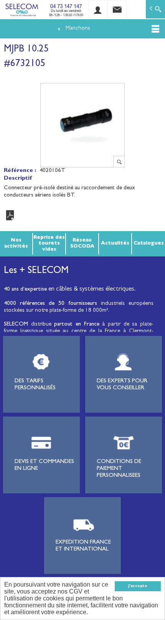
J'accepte (137, 586)
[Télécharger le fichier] (82, 215)
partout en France (76, 324)
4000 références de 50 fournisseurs (50, 304)
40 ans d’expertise (25, 290)
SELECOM (17, 324)
